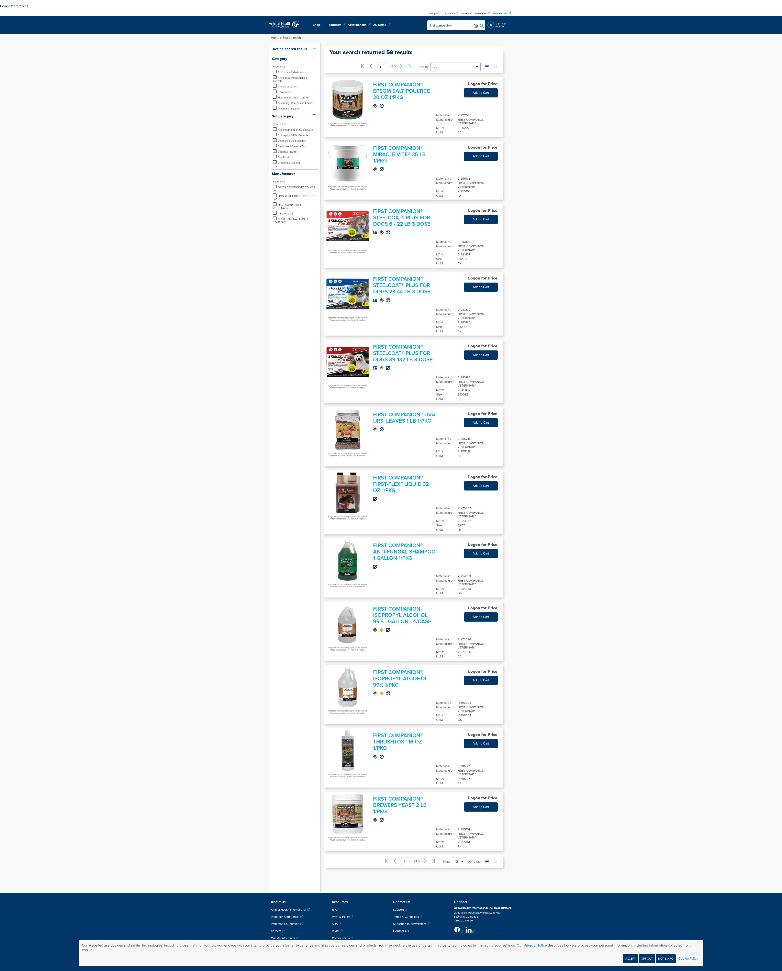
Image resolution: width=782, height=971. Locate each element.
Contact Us (401, 931)
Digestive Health (287, 152)
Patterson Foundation (285, 924)
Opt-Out (647, 958)
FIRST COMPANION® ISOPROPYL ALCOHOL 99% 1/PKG (400, 678)
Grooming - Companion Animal (295, 103)
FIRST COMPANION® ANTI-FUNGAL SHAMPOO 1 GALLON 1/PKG (404, 551)
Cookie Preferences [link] (14, 6)
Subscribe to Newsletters (409, 924)
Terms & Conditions (406, 917)
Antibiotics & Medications (292, 72)
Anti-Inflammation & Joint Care (295, 129)
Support (398, 909)
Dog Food (283, 157)
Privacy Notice (535, 945)
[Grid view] (495, 66)
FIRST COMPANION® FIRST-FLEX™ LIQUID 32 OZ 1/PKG (401, 484)
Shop (317, 25)
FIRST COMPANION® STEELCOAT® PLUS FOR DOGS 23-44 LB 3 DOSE (401, 285)
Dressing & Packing (289, 163)
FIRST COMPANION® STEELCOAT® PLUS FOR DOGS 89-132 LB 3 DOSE (403, 353)
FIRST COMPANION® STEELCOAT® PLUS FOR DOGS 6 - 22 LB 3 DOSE (401, 217)
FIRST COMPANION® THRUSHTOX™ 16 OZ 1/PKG (398, 741)
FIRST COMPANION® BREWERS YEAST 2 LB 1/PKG (400, 805)
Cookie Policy (688, 959)
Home (275, 38)
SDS (335, 924)
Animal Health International (288, 909)
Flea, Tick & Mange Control (293, 97)
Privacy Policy (341, 917)
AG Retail (380, 25)
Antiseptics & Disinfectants (293, 135)
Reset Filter (279, 66)
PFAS (335, 931)
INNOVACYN (285, 213)
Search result (291, 38)
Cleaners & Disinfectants (292, 141)
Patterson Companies (285, 917)
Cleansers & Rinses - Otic (292, 146)
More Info (665, 958)
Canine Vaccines (287, 86)
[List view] (487, 66)
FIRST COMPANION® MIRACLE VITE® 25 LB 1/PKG (399, 154)
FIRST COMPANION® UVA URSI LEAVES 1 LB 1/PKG (404, 417)
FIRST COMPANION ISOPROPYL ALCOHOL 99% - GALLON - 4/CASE (402, 615)
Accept (630, 958)
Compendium (341, 938)
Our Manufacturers (283, 938)
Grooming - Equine (288, 108)
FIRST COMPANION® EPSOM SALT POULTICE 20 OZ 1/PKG (401, 91)
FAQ (334, 909)
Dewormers (284, 92)
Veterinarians (357, 25)
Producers (334, 25)
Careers (276, 931)
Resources (481, 13)
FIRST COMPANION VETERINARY (287, 206)
